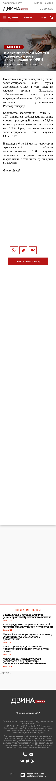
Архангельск (10, 3)
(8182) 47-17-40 (25, 754)
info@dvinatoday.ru (31, 754)
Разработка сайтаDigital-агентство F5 (36, 775)
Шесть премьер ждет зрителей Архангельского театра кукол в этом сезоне (26, 648)
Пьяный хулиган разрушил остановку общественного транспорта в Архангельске (27, 636)
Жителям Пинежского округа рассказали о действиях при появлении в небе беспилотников (24, 661)
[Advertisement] (28, 209)
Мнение (28, 18)
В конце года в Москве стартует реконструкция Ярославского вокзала (27, 616)
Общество (45, 18)
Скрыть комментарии (28, 262)
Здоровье (13, 18)
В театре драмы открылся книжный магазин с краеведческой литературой (28, 625)
